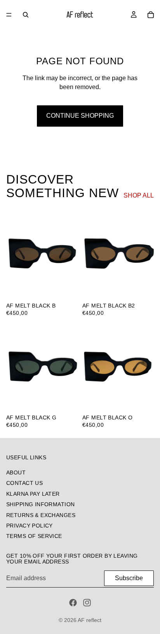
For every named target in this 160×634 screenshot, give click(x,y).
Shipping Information (40, 504)
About (16, 472)
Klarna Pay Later (33, 494)
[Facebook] (73, 602)
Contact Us (24, 483)
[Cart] (150, 14)
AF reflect (89, 620)
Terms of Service (34, 536)
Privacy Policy (29, 525)
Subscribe (129, 578)
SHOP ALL (138, 195)
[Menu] (9, 15)
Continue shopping (80, 115)
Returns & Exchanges (40, 515)
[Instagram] (87, 602)
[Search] (25, 14)
